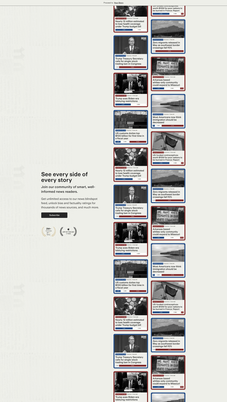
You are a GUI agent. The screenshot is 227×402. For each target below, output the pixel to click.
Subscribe (54, 215)
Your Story (118, 3)
